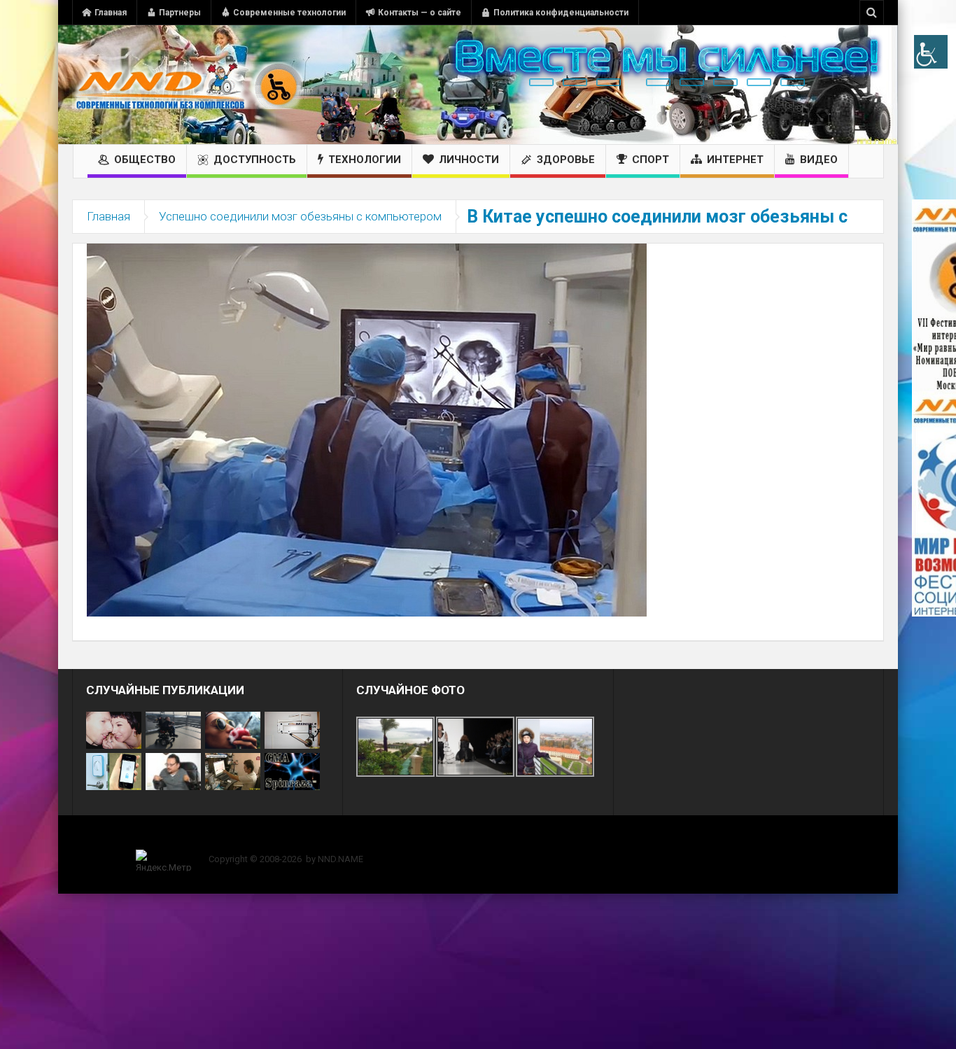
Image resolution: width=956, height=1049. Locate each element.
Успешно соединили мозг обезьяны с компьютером (300, 216)
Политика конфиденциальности (560, 12)
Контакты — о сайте (419, 12)
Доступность (254, 159)
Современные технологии (289, 12)
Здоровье (566, 159)
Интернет (735, 159)
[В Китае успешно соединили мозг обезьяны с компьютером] (367, 429)
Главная (110, 12)
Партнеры (180, 12)
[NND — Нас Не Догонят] (187, 84)
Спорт (650, 159)
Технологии (364, 159)
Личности (469, 159)
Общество (145, 159)
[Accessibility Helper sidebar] (931, 52)
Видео (819, 159)
